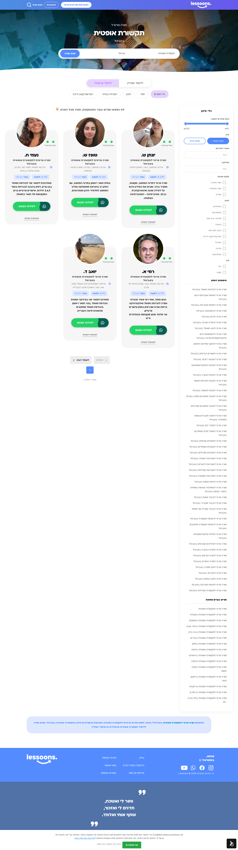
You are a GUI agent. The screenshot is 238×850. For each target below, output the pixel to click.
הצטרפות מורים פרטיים (76, 4)
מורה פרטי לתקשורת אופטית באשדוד (208, 614)
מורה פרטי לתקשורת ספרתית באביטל (208, 590)
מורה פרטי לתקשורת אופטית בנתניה (209, 661)
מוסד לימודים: (222, 148)
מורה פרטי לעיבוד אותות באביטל (210, 497)
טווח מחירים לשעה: (220, 119)
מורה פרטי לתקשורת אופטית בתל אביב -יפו (207, 700)
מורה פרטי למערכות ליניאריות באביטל (208, 464)
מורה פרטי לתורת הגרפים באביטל (210, 555)
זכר (219, 266)
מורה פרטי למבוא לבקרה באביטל (210, 375)
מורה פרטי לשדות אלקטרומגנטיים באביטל (210, 536)
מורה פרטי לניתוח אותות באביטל (210, 481)
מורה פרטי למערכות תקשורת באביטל (208, 476)
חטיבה (218, 224)
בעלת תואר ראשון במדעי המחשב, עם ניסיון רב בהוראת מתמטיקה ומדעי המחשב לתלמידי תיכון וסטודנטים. (89, 187)
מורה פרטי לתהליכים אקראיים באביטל (208, 543)
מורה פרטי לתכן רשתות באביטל (211, 578)
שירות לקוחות (109, 757)
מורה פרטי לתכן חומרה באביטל (211, 567)
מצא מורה (37, 5)
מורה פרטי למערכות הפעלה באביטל (208, 458)
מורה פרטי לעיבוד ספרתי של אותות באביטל (209, 511)
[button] (231, 843)
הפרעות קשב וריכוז (212, 236)
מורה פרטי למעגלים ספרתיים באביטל (208, 452)
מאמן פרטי (195, 141)
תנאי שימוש (110, 765)
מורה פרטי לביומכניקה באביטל (211, 310)
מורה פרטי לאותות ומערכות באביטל (209, 305)
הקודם (99, 360)
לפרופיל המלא (148, 222)
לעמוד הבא (83, 360)
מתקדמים (216, 212)
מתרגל (218, 242)
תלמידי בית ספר (213, 218)
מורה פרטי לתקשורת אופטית (212, 608)
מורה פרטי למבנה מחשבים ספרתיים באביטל (209, 408)
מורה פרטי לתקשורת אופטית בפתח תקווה (209, 669)
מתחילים (217, 206)
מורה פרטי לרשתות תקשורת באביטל (208, 518)
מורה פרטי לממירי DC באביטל (211, 425)
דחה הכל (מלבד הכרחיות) (109, 844)
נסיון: (226, 200)
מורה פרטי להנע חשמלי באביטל (211, 328)
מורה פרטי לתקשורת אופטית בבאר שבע (206, 626)
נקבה (219, 272)
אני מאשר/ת (132, 845)
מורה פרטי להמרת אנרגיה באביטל (210, 322)
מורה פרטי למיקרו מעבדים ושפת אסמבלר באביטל (210, 417)
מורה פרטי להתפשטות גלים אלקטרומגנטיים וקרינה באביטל (212, 336)
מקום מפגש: (223, 176)
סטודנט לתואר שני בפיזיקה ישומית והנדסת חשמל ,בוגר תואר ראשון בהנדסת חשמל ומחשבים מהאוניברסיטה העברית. (90, 305)
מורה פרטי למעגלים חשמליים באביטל (208, 446)
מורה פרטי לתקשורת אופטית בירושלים (208, 655)
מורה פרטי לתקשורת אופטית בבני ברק (207, 632)
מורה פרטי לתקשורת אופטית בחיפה (209, 649)
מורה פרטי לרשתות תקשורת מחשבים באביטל (208, 526)
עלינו (141, 757)
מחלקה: (225, 162)
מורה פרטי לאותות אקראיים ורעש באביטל (210, 297)
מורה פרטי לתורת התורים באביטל (210, 561)
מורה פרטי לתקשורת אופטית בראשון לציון (209, 678)
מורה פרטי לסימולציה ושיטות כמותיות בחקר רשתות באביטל (208, 489)
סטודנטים (217, 254)
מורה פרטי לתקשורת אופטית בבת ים (208, 638)
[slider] (227, 123)
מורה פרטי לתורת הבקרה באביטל (210, 549)
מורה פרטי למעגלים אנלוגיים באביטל (209, 441)
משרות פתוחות (108, 773)
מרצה (218, 248)
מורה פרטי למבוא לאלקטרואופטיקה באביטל (209, 367)
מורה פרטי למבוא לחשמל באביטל (210, 390)
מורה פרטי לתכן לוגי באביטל (213, 573)
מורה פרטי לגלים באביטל (214, 316)
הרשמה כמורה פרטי (133, 765)
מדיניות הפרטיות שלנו (85, 838)
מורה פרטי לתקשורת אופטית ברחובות (208, 686)
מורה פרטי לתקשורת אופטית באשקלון (208, 620)
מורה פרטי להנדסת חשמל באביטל (209, 289)
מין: (227, 260)
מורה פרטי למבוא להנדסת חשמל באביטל (210, 382)
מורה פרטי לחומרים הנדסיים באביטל (209, 353)
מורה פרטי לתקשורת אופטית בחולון (209, 643)
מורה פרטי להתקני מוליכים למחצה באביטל (210, 345)
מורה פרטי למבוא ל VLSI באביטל (210, 359)
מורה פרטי (218, 141)
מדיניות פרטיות (136, 773)
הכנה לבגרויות (215, 230)
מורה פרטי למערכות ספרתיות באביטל (208, 470)
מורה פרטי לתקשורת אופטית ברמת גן (208, 692)
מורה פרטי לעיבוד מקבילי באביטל (210, 503)
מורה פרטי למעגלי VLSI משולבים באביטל (210, 433)
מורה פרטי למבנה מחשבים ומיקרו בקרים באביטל (206, 398)
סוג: (227, 134)
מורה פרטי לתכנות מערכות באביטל (209, 584)
